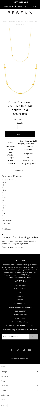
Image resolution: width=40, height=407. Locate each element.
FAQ (20, 292)
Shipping (20, 296)
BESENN (25, 358)
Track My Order (20, 285)
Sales (3, 400)
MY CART (30, 6)
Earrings (4, 372)
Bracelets (4, 386)
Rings (3, 381)
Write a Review (7, 221)
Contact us (19, 170)
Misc (10, 21)
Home (5, 21)
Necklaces (5, 376)
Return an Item (20, 289)
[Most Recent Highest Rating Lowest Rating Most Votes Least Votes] (20, 229)
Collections (5, 395)
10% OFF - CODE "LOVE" (20, 2)
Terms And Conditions (20, 322)
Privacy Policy (20, 318)
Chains (3, 390)
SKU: (15, 119)
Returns (20, 300)
